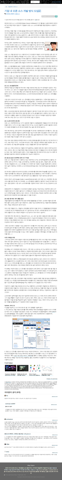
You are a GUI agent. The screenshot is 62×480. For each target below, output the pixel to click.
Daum (8, 14)
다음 (37, 469)
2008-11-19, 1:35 (54, 420)
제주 (44, 469)
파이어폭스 (27, 469)
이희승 (7, 444)
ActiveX (41, 469)
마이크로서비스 (13, 468)
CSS (55, 471)
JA (58, 2)
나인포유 (51, 469)
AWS (6, 468)
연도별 (2, 2)
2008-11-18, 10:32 (54, 396)
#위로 (11, 474)
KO (60, 2)
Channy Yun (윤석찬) (52, 378)
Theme (7, 474)
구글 (10, 469)
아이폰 (22, 469)
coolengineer (9, 419)
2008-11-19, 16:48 (54, 445)
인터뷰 (22, 2)
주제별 (8, 2)
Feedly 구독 (23, 474)
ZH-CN (54, 2)
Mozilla (27, 471)
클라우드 (29, 468)
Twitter (18, 469)
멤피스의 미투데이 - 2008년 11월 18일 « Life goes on (18, 433)
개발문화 (10, 6)
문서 (13, 2)
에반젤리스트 (23, 468)
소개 (27, 2)
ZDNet (12, 14)
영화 (52, 471)
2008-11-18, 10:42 (54, 404)
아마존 (35, 468)
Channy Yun (29, 476)
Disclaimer (8, 381)
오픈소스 (15, 6)
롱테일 (43, 471)
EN (57, 2)
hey (7, 395)
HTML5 (6, 469)
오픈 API (13, 469)
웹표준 (55, 468)
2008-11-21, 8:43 (54, 452)
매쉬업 (34, 471)
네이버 (54, 469)
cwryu (7, 451)
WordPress (19, 471)
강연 (17, 2)
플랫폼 (37, 471)
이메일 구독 (16, 474)
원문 (36, 19)
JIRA (53, 311)
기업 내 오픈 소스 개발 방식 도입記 (23, 10)
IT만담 (30, 471)
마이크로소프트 (9, 471)
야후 (40, 471)
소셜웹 (46, 471)
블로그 (46, 469)
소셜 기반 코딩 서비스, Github (23, 355)
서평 (50, 471)
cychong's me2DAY (10, 403)
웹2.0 (51, 468)
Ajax (23, 471)
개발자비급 (46, 468)
